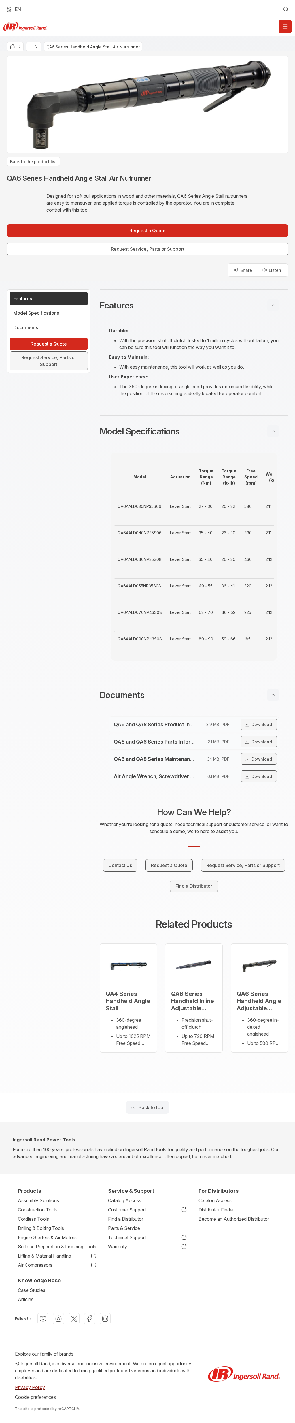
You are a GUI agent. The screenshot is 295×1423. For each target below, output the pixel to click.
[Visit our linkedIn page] (105, 1318)
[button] (194, 305)
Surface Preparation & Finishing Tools (57, 1246)
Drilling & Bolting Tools (41, 1228)
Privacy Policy (30, 1387)
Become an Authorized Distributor (233, 1219)
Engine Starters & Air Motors (47, 1237)
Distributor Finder (216, 1210)
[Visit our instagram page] (58, 1318)
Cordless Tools (33, 1219)
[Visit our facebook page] (89, 1318)
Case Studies (31, 1290)
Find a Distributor (125, 1219)
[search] (285, 9)
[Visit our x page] (74, 1318)
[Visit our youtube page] (42, 1318)
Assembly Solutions (38, 1200)
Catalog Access (124, 1200)
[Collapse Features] (273, 305)
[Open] (285, 26)
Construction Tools (38, 1210)
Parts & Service (124, 1228)
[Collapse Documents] (273, 695)
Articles (25, 1299)
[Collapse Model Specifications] (273, 431)
